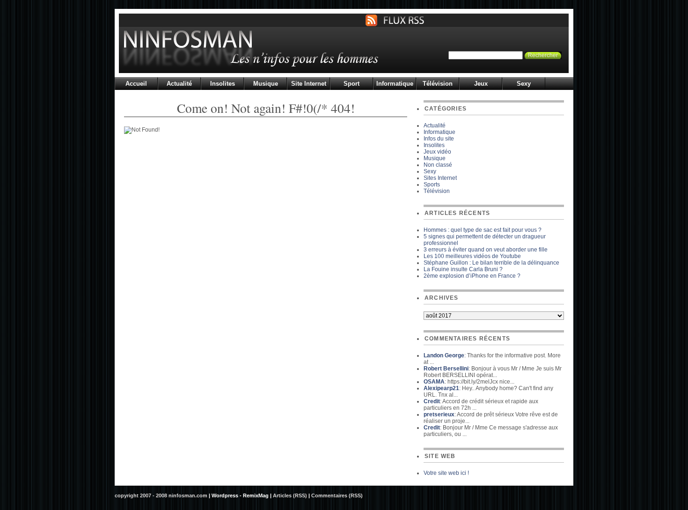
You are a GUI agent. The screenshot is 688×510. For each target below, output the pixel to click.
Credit (432, 401)
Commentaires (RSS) (337, 495)
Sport (351, 83)
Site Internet (308, 83)
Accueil (136, 83)
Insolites (222, 83)
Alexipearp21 (441, 388)
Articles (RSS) (290, 495)
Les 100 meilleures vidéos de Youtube (472, 256)
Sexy (524, 83)
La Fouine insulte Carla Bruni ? (463, 269)
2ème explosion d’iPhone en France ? (472, 276)
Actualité (179, 83)
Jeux (481, 83)
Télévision (438, 83)
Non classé (438, 165)
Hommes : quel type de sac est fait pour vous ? (483, 230)
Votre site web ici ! (446, 473)
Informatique (394, 83)
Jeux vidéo (437, 151)
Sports (432, 184)
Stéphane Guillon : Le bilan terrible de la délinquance (491, 262)
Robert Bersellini (446, 368)
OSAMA (434, 381)
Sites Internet (440, 178)
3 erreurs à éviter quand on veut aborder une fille (486, 249)
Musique (265, 83)
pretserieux (439, 414)
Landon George (444, 355)
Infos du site (439, 138)
